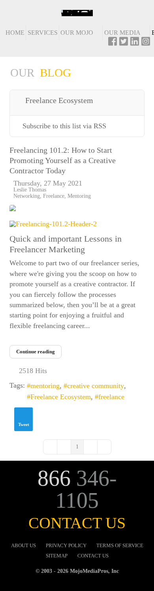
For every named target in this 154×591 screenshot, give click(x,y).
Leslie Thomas (29, 189)
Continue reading (35, 352)
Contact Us (93, 556)
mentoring (45, 386)
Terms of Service (119, 545)
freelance (111, 397)
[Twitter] (123, 44)
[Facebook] (112, 44)
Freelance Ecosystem (60, 397)
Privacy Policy (66, 545)
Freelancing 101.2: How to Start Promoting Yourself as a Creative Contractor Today (62, 160)
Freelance (53, 196)
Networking (26, 196)
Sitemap (57, 556)
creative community (95, 386)
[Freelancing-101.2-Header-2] (77, 224)
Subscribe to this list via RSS (64, 126)
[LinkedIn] (134, 44)
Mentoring (79, 196)
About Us (23, 545)
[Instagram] (145, 44)
